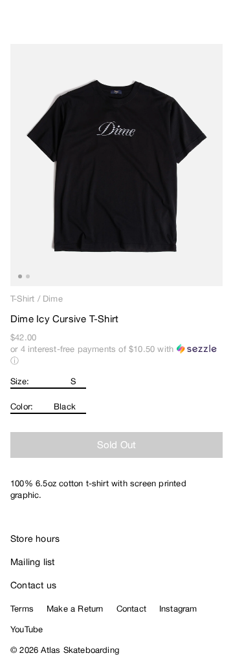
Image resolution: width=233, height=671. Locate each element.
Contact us (33, 585)
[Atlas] (37, 23)
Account (191, 26)
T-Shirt (22, 299)
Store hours (35, 538)
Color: (21, 406)
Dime (53, 299)
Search (165, 26)
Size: (19, 381)
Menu (217, 26)
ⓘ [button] (14, 361)
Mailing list (32, 562)
